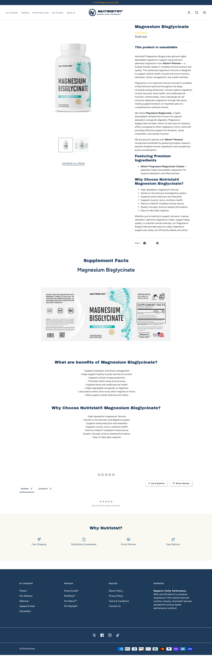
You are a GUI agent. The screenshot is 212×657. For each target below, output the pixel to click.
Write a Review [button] (183, 483)
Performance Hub (40, 12)
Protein (23, 590)
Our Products (12, 12)
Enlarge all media (73, 163)
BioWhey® (69, 595)
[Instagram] (110, 635)
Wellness (25, 12)
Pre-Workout (25, 595)
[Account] (189, 12)
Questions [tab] (43, 488)
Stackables (25, 611)
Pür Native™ (70, 601)
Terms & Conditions (119, 601)
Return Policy (116, 590)
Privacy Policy (116, 595)
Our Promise (57, 12)
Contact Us (115, 606)
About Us (71, 12)
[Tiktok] (118, 635)
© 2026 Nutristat (27, 648)
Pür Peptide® (70, 606)
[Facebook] (102, 635)
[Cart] (204, 12)
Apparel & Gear (27, 606)
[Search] (197, 12)
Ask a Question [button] (158, 483)
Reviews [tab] (25, 488)
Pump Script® (71, 590)
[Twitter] (94, 635)
